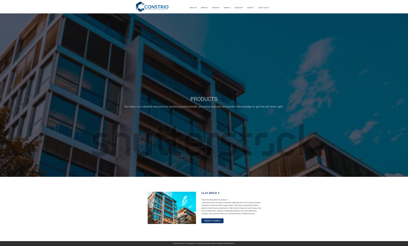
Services (204, 8)
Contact (250, 8)
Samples (227, 8)
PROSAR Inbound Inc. (229, 243)
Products (216, 8)
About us (193, 8)
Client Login (263, 8)
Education (239, 8)
